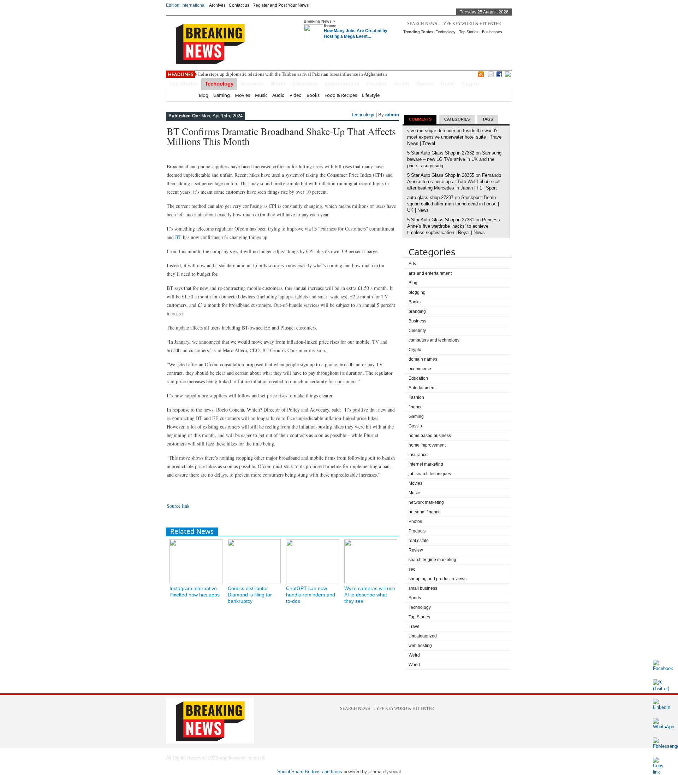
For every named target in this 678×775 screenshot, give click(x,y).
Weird (414, 655)
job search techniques (430, 473)
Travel (447, 84)
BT (178, 237)
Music (261, 95)
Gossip (415, 426)
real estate (419, 540)
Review (416, 550)
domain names (423, 359)
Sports (424, 84)
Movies (242, 95)
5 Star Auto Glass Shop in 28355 (440, 175)
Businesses (492, 32)
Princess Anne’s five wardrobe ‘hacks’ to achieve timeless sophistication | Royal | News (453, 226)
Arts (412, 263)
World (277, 84)
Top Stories (468, 32)
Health (401, 84)
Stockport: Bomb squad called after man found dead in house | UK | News (453, 204)
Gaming (221, 95)
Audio (278, 95)
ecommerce (420, 368)
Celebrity (417, 330)
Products (417, 531)
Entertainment (342, 84)
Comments (420, 119)
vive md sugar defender (431, 130)
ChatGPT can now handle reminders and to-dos (310, 594)
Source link (178, 505)
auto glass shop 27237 (430, 197)
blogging (417, 292)
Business (251, 84)
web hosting (420, 645)
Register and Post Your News (280, 5)
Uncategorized (423, 636)
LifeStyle (371, 95)
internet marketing (426, 464)
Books (313, 95)
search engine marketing (432, 559)
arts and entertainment (430, 273)
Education (304, 84)
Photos (415, 521)
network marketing (426, 502)
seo (412, 569)
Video (296, 95)
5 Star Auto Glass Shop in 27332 (440, 153)
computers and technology (434, 340)
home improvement (427, 445)
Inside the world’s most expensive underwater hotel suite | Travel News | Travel (454, 137)
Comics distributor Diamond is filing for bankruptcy (250, 594)
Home (187, 95)
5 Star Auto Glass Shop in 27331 (440, 219)
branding (417, 311)
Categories (457, 119)
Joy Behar (207, 74)
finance (330, 26)
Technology (446, 32)
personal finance (425, 511)
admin (392, 114)
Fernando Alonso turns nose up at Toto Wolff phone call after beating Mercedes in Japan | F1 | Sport (454, 182)
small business (423, 588)
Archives (217, 5)
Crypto (470, 84)
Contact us (239, 5)
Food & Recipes (341, 95)
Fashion (376, 84)
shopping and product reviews (437, 578)
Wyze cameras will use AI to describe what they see (369, 594)
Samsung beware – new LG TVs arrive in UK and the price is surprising (454, 159)
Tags (487, 119)
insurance (418, 454)
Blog (203, 95)
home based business (430, 435)
